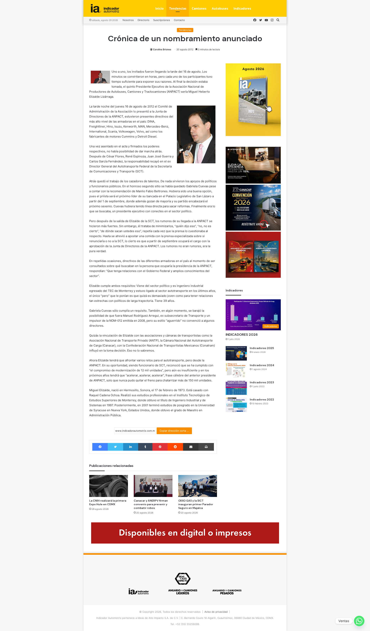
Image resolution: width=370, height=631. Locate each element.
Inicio (159, 8)
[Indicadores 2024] (236, 370)
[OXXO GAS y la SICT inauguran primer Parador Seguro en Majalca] (197, 486)
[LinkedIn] (130, 447)
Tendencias (177, 8)
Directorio (143, 20)
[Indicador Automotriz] (105, 8)
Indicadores (242, 8)
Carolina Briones (162, 49)
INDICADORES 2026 (242, 334)
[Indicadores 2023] (236, 387)
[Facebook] (100, 447)
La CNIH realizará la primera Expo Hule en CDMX (107, 502)
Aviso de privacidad (216, 611)
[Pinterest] (159, 447)
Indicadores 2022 (262, 399)
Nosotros (128, 20)
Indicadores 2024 (262, 365)
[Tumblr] (145, 447)
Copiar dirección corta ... (174, 430)
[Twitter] (115, 447)
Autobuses (220, 8)
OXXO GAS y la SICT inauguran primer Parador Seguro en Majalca (195, 504)
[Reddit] (175, 447)
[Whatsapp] (359, 621)
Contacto (179, 20)
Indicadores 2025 (262, 348)
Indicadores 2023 (262, 382)
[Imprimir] (206, 447)
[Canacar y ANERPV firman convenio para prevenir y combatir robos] (153, 486)
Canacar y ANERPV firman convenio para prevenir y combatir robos (151, 504)
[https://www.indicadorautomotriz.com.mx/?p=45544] (253, 135)
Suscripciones (161, 20)
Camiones (199, 8)
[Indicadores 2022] (236, 405)
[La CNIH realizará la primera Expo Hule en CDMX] (108, 486)
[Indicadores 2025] (236, 353)
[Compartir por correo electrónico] (190, 447)
